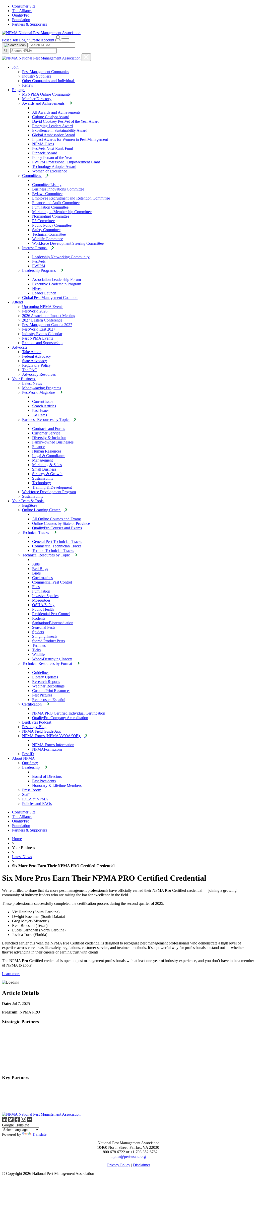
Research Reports (46, 681)
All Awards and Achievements (56, 112)
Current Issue (42, 401)
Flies (36, 587)
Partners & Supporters (29, 24)
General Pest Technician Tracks (57, 541)
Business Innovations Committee (58, 189)
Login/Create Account (36, 40)
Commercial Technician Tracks (56, 546)
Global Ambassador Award (53, 135)
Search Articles (44, 406)
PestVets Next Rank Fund (52, 148)
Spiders (38, 632)
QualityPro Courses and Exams (57, 528)
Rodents (38, 618)
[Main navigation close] (86, 57)
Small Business (44, 469)
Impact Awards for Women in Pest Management (70, 139)
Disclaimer (141, 1165)
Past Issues (40, 410)
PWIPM (38, 266)
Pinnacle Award (44, 153)
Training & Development (52, 487)
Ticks (36, 650)
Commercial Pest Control (52, 582)
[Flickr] (29, 1120)
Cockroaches (42, 578)
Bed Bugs (40, 568)
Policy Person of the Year (52, 157)
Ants (36, 564)
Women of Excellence (49, 171)
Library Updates (45, 677)
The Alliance (22, 11)
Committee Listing (46, 184)
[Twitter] (11, 1120)
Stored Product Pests (48, 641)
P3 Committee (43, 221)
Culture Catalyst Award (50, 117)
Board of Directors (47, 776)
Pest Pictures (42, 695)
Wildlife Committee (47, 239)
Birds (36, 573)
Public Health (43, 609)
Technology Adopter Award (54, 166)
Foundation (21, 20)
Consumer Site (23, 6)
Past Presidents (44, 781)
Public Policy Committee (52, 225)
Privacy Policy (118, 1165)
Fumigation (41, 591)
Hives (36, 288)
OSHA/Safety (43, 605)
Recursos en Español (48, 699)
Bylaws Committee (47, 194)
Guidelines (40, 672)
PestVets (38, 261)
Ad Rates (39, 415)
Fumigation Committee (50, 207)
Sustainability (42, 478)
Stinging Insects (44, 636)
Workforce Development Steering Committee (68, 243)
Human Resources (46, 451)
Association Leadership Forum (56, 279)
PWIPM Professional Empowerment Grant (66, 162)
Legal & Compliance (48, 456)
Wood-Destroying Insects (52, 659)
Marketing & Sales (47, 465)
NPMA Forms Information (53, 745)
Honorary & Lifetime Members (57, 785)
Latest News (22, 857)
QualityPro (20, 15)
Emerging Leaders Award (52, 126)
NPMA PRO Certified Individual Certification (68, 713)
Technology (41, 483)
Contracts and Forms (48, 428)
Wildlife (38, 654)
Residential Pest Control (51, 614)
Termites (39, 645)
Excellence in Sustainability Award (59, 130)
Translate (39, 1134)
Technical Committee (49, 234)
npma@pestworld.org (128, 1156)
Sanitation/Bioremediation (52, 623)
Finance (38, 446)
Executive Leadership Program (56, 284)
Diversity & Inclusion (49, 437)
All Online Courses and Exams (56, 519)
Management (42, 460)
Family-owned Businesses (53, 442)
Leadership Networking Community (61, 257)
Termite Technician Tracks (53, 550)
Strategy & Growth (47, 474)
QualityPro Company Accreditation (60, 718)
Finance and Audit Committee (56, 203)
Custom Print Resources (51, 690)
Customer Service (46, 433)
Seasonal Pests (43, 627)
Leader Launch (44, 293)
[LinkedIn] (5, 1120)
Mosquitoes (41, 600)
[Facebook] (18, 1120)
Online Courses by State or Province (61, 523)
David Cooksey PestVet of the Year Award (65, 121)
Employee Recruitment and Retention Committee (71, 198)
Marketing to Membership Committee (62, 212)
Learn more (11, 974)
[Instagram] (24, 1120)
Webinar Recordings (48, 686)
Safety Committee (46, 230)
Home (17, 839)
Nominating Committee (50, 216)
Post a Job (10, 40)
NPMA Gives (43, 144)
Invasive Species (45, 596)
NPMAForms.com (47, 749)
